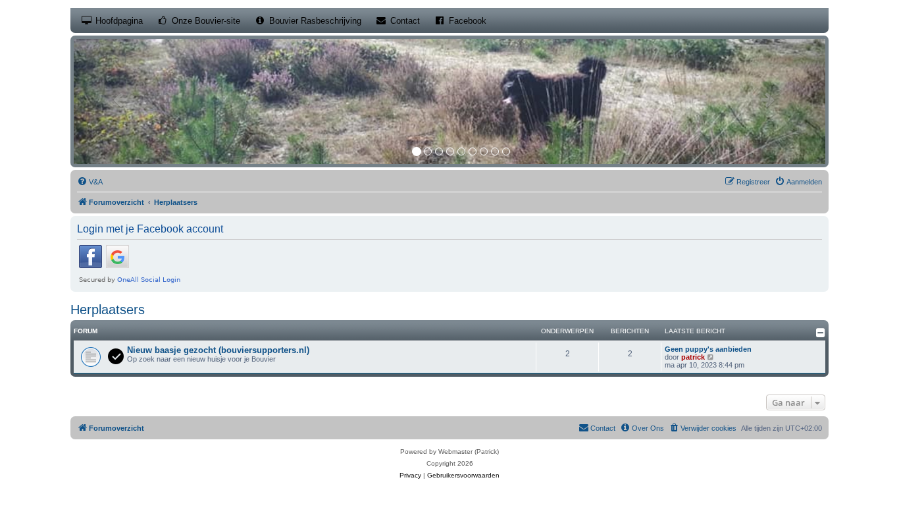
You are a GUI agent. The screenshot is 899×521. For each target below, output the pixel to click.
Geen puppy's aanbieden (708, 349)
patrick (693, 357)
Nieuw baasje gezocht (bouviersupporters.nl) (218, 350)
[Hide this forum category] (820, 332)
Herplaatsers (107, 309)
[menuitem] (90, 182)
